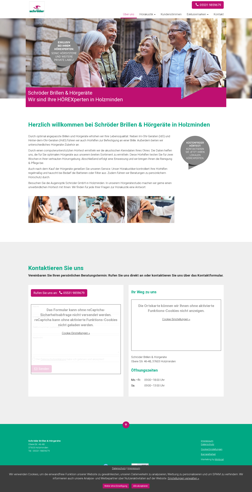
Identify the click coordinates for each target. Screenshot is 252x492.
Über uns (128, 14)
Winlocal (219, 459)
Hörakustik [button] (146, 14)
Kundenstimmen (171, 14)
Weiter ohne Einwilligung (115, 486)
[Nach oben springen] (126, 424)
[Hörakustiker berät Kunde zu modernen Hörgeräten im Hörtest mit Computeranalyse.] (101, 209)
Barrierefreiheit (208, 454)
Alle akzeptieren (140, 486)
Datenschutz (207, 444)
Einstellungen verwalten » (183, 478)
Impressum (207, 440)
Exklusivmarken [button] (197, 14)
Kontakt (219, 14)
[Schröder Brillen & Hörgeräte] (28, 14)
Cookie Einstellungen (211, 449)
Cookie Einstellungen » (76, 333)
